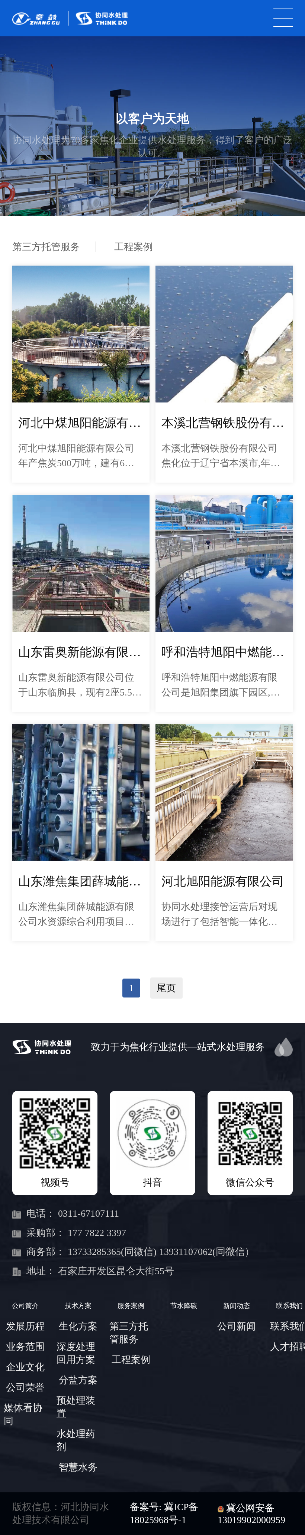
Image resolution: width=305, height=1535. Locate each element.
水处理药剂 (76, 1440)
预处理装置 (76, 1407)
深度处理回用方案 (76, 1353)
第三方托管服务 (46, 246)
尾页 (166, 988)
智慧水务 (78, 1467)
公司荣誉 (25, 1387)
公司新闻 (236, 1326)
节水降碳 (183, 1305)
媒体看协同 (23, 1414)
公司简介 (25, 1305)
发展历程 (25, 1326)
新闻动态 (236, 1305)
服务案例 (131, 1305)
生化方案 (78, 1326)
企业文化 (25, 1367)
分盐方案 (78, 1380)
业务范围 (25, 1346)
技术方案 (78, 1305)
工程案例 (133, 246)
